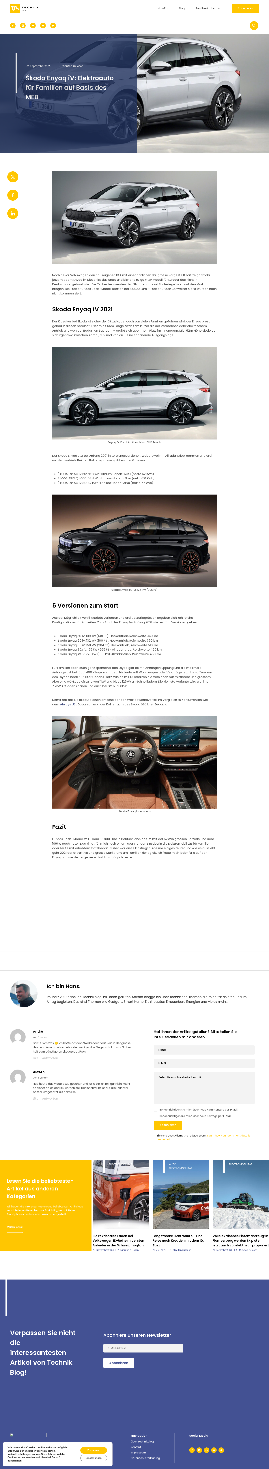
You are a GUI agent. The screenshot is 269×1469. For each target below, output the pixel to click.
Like (35, 1058)
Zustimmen (93, 1450)
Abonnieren (245, 8)
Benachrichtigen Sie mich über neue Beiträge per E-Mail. (195, 1116)
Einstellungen (94, 1458)
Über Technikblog (142, 1441)
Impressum (138, 1452)
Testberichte (205, 8)
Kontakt (136, 1447)
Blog (181, 8)
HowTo (162, 8)
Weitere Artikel (15, 1226)
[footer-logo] (28, 1438)
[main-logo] (24, 8)
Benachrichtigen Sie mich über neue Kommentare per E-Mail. (199, 1109)
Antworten (50, 1058)
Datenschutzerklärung (145, 1458)
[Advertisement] (134, 894)
